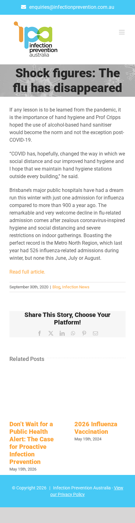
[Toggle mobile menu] (122, 32)
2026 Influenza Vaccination (95, 427)
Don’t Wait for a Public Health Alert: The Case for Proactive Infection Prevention (31, 443)
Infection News (75, 287)
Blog (56, 287)
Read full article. (27, 272)
